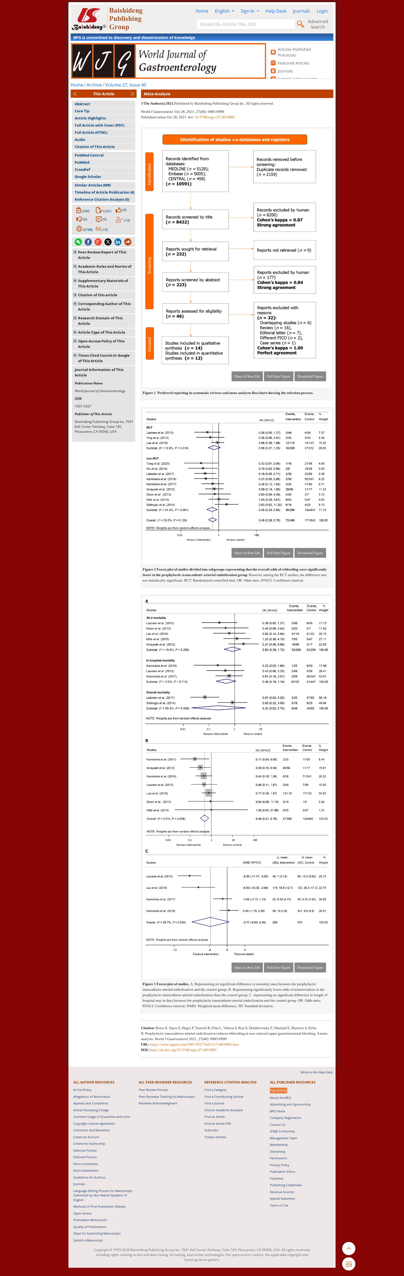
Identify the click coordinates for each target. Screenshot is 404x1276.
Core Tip (82, 110)
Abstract (82, 103)
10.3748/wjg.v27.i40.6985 (215, 117)
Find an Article (214, 1117)
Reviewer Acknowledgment (158, 1103)
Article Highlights (90, 118)
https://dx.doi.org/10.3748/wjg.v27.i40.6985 (183, 1050)
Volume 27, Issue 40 (125, 85)
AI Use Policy (82, 1090)
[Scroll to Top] (348, 1248)
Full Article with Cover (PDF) (99, 125)
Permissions (278, 1158)
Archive (94, 85)
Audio (80, 139)
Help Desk (275, 11)
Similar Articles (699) (93, 185)
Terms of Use (279, 1205)
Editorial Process (85, 1157)
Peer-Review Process (153, 1090)
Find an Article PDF (217, 1123)
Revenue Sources (282, 1192)
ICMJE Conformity (282, 1131)
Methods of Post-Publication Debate (99, 1206)
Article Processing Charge (91, 1110)
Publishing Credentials (286, 1185)
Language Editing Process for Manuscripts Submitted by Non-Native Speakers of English (102, 1195)
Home (202, 11)
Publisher (276, 1178)
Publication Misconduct (90, 1220)
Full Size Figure (278, 376)
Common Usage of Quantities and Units (101, 1117)
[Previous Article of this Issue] (75, 93)
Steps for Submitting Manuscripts (97, 1233)
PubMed (82, 162)
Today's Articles (215, 1137)
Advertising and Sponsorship (290, 1104)
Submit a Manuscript (88, 1240)
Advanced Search (318, 24)
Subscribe (211, 1130)
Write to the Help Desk (317, 1072)
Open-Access (82, 1213)
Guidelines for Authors (89, 1177)
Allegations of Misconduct (91, 1096)
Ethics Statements (85, 1170)
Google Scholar (88, 176)
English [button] (223, 11)
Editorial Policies (85, 1150)
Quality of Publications (89, 1227)
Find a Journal (214, 1103)
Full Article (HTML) (91, 132)
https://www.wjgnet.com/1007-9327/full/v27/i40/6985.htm (194, 1044)
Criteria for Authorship (89, 1143)
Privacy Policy (279, 1165)
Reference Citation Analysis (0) (102, 199)
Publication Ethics (282, 1171)
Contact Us (277, 1125)
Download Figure (310, 376)
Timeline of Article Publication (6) (104, 192)
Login (322, 11)
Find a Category (215, 1090)
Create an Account (86, 1137)
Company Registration (285, 1118)
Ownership (278, 1151)
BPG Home (277, 1111)
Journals (301, 11)
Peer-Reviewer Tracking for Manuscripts (167, 1096)
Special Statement (282, 1198)
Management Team (283, 1138)
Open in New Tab (247, 376)
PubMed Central (89, 155)
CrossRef (82, 169)
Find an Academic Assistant (223, 1110)
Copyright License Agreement (94, 1123)
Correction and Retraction (91, 1130)
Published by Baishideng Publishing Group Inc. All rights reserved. (224, 103)
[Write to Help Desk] (348, 1264)
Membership (279, 1145)
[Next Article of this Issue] (132, 93)
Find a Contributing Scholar (223, 1096)
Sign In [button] (248, 11)
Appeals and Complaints (90, 1103)
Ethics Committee (85, 1164)
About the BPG (280, 1098)
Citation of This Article (95, 146)
